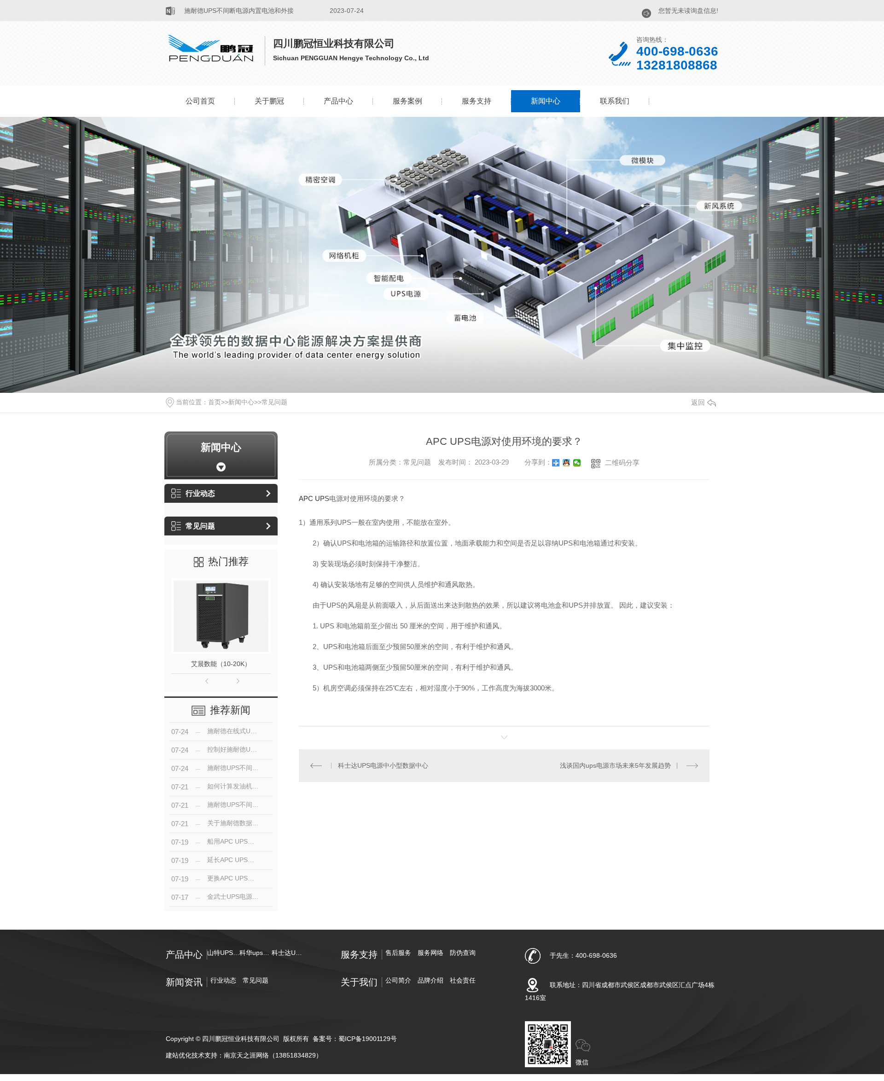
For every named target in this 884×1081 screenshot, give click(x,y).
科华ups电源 (255, 952)
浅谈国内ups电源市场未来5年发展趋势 (615, 765)
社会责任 (463, 980)
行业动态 (200, 493)
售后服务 (398, 952)
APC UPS (314, 498)
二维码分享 (622, 462)
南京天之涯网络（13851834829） (273, 1055)
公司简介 (398, 980)
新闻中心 (545, 101)
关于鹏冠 (269, 101)
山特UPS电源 (223, 952)
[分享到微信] (577, 462)
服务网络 (430, 952)
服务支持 (476, 101)
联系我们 (614, 101)
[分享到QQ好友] (566, 462)
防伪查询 (463, 952)
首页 (214, 402)
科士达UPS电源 (288, 952)
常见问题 (274, 402)
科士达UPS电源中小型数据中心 (383, 765)
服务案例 (407, 101)
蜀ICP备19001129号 (367, 1038)
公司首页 (200, 101)
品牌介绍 (430, 980)
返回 (698, 402)
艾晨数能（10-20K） (221, 663)
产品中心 (338, 101)
